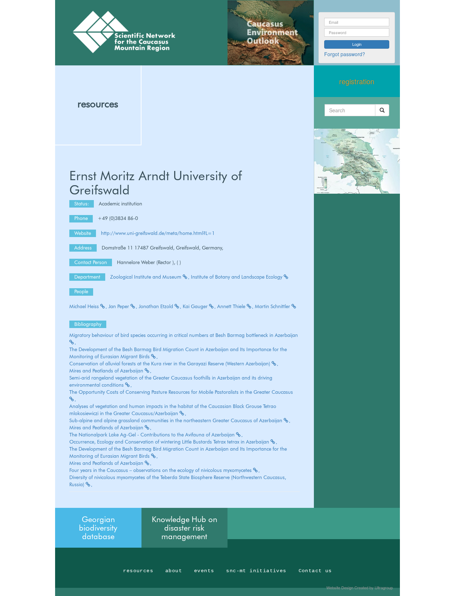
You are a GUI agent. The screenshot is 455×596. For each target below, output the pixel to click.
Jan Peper (119, 306)
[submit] (382, 110)
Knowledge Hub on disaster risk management (184, 528)
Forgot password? (344, 54)
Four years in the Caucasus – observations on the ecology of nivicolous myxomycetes (161, 470)
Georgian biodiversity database (98, 528)
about (173, 571)
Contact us (315, 571)
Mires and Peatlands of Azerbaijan (107, 371)
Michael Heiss (84, 306)
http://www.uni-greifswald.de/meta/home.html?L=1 (158, 233)
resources (97, 104)
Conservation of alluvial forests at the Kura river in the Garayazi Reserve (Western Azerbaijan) (170, 363)
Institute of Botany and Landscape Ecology (237, 277)
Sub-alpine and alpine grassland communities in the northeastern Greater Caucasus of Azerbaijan (176, 420)
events (204, 571)
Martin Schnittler (273, 306)
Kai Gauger (196, 306)
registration (356, 81)
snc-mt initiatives (256, 571)
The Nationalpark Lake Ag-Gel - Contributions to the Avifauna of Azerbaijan (152, 434)
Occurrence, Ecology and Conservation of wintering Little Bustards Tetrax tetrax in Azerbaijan (170, 442)
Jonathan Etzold (157, 306)
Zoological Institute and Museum (146, 277)
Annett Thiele (232, 306)
